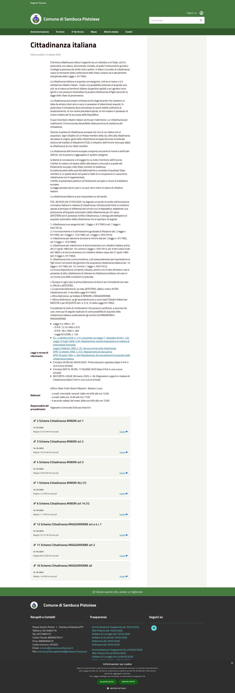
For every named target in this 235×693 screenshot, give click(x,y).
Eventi (129, 32)
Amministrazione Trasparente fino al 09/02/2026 (117, 650)
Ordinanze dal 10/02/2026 (106, 644)
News (94, 32)
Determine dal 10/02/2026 (106, 641)
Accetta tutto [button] (107, 682)
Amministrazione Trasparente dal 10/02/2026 (115, 627)
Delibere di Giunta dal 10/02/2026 (109, 637)
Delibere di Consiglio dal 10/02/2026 (111, 634)
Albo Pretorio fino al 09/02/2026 (109, 653)
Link (143, 676)
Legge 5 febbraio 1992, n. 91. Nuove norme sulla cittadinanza (84, 348)
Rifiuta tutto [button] (128, 681)
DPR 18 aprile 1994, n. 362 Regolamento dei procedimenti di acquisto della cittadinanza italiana (91, 357)
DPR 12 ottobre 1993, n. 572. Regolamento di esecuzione (82, 351)
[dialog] (117, 676)
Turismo (60, 32)
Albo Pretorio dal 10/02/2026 (107, 630)
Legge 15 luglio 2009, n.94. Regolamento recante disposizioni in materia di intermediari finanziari (91, 343)
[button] (117, 688)
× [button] (232, 663)
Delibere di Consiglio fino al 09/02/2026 (112, 656)
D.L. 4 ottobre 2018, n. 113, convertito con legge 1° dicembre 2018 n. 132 (91, 338)
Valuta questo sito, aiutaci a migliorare (119, 592)
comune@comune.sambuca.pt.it (56, 648)
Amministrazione (39, 32)
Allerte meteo (111, 32)
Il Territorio (78, 32)
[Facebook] (201, 13)
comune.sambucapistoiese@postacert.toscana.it (62, 651)
